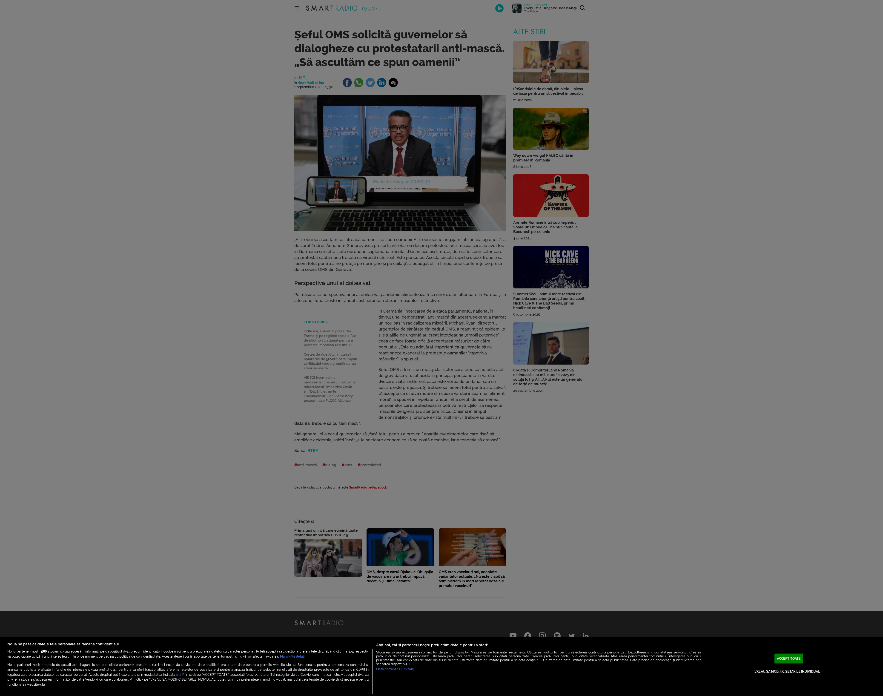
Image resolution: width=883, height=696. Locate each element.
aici (178, 674)
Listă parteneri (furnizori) (395, 669)
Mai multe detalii (293, 657)
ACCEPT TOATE (789, 658)
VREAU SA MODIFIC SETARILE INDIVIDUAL (787, 671)
